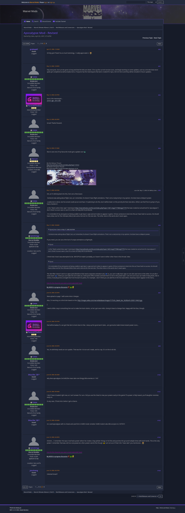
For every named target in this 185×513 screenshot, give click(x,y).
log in (46, 2)
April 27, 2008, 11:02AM (53, 49)
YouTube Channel (60, 21)
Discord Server (46, 21)
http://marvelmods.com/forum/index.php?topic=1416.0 (63, 165)
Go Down (26, 43)
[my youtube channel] (33, 249)
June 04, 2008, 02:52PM (53, 292)
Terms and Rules (164, 508)
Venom (35, 159)
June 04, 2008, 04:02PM (53, 346)
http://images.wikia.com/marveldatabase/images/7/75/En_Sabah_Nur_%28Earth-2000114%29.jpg (110, 300)
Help (157, 508)
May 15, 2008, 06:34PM (53, 119)
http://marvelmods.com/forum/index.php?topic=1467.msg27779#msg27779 (101, 208)
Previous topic (148, 38)
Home (28, 21)
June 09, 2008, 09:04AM (53, 391)
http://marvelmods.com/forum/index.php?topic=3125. (62, 169)
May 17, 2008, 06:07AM (53, 190)
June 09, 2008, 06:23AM (53, 374)
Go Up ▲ (172, 508)
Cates (34, 77)
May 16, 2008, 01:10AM (53, 148)
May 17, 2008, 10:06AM (53, 225)
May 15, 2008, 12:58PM (53, 66)
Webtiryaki (18, 507)
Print (159, 44)
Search (36, 21)
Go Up (25, 487)
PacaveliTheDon (35, 105)
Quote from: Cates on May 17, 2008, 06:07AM (62, 229)
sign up (52, 2)
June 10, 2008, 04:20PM (53, 437)
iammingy (34, 236)
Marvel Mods (30, 11)
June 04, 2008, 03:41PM (53, 321)
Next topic (157, 38)
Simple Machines (24, 510)
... (39, 43)
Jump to (133, 496)
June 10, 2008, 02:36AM (53, 420)
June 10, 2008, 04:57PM (53, 470)
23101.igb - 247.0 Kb (54, 101)
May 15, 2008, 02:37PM (53, 95)
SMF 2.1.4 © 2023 (14, 510)
